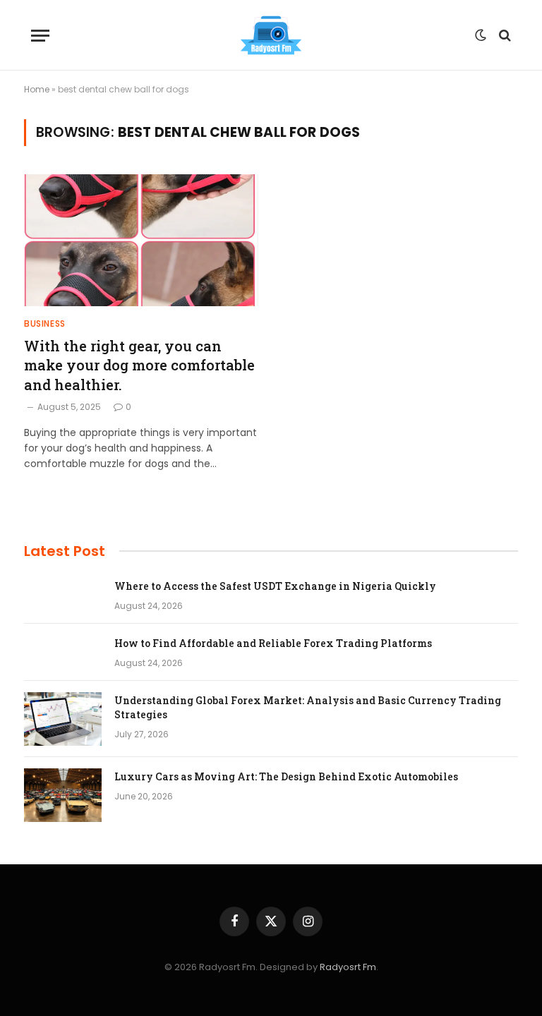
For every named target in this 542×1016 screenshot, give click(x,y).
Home (36, 89)
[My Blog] (271, 35)
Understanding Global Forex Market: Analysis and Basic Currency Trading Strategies (307, 707)
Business (45, 323)
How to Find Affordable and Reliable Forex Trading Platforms (273, 643)
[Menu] (40, 36)
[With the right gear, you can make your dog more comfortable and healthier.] (141, 240)
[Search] (503, 36)
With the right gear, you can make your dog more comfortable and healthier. (139, 365)
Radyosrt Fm (348, 967)
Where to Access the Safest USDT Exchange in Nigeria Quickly (275, 586)
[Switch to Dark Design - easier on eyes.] (480, 35)
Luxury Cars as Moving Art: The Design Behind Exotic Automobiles (286, 776)
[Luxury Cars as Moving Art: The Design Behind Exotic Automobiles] (63, 795)
